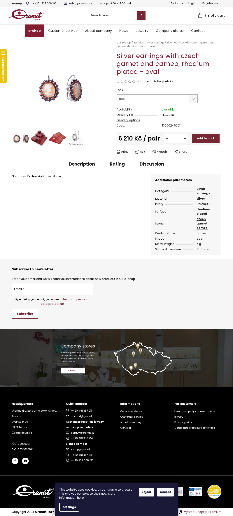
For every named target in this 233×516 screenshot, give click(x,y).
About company (130, 422)
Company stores (131, 411)
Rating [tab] (117, 164)
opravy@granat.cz (82, 433)
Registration (210, 3)
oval (200, 238)
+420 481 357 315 (81, 455)
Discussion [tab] (152, 164)
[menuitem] (34, 30)
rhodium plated (203, 211)
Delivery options (128, 120)
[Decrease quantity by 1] (166, 138)
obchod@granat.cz (83, 416)
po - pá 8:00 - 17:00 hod (115, 3)
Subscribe (25, 314)
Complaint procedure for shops (194, 428)
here (80, 498)
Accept (165, 492)
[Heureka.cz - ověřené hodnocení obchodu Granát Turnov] (211, 491)
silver (201, 198)
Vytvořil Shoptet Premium (202, 512)
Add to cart (205, 138)
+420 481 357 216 (82, 411)
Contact (125, 428)
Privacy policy (183, 422)
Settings (69, 507)
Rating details (163, 81)
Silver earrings (203, 191)
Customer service (131, 417)
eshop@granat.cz (80, 3)
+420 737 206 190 (82, 460)
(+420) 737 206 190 (44, 3)
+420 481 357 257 (82, 438)
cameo (202, 233)
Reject (146, 492)
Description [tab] (82, 164)
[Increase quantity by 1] (185, 138)
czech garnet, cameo (203, 223)
